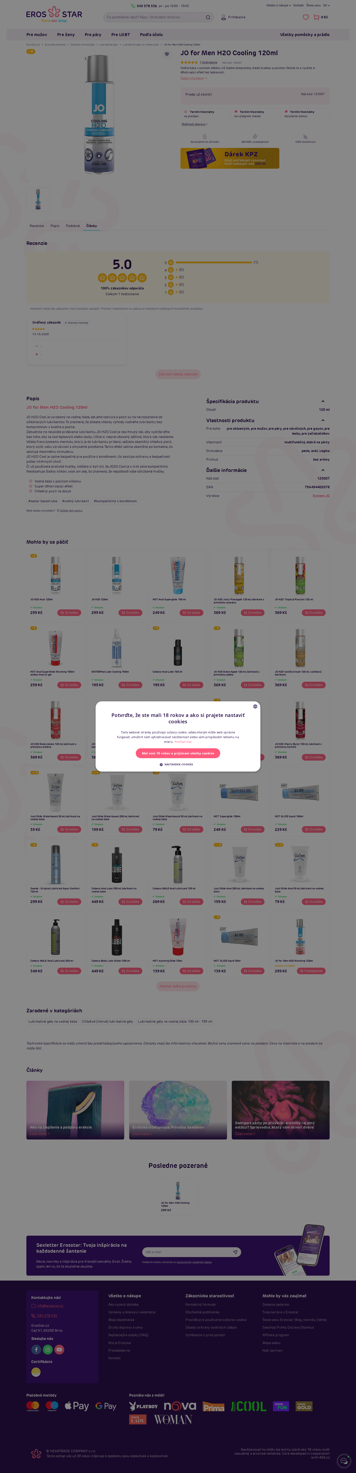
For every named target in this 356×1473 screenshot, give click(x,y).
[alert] (178, 736)
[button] (178, 764)
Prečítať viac (183, 742)
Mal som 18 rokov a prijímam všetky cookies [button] (178, 753)
